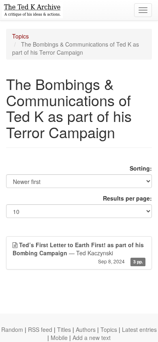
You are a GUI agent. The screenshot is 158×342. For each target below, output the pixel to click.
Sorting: (141, 168)
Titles (64, 329)
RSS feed (40, 329)
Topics (20, 36)
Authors (86, 329)
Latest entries (139, 329)
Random (12, 329)
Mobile (59, 337)
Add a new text (92, 337)
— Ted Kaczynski (78, 253)
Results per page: (127, 198)
